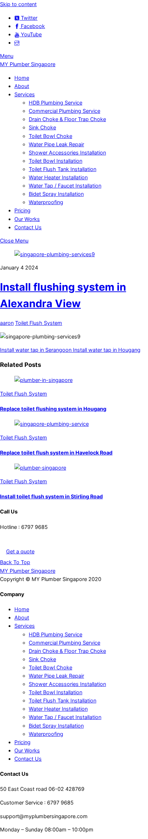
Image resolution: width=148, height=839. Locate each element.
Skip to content (18, 4)
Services (24, 94)
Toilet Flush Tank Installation (62, 169)
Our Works (27, 219)
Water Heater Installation (58, 177)
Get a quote (20, 551)
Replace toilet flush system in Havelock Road (56, 453)
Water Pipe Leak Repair (56, 144)
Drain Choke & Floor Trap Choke (67, 119)
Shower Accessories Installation (67, 152)
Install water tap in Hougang (105, 350)
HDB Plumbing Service (55, 103)
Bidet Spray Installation (56, 194)
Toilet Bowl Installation (55, 161)
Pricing (22, 210)
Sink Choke (42, 127)
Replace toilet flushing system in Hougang (53, 409)
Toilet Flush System (38, 323)
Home (21, 78)
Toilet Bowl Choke (50, 136)
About (21, 86)
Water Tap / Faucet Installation (65, 186)
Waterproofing (46, 202)
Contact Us (28, 227)
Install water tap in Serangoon (35, 350)
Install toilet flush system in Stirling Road (51, 496)
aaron (7, 323)
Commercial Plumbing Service (64, 111)
